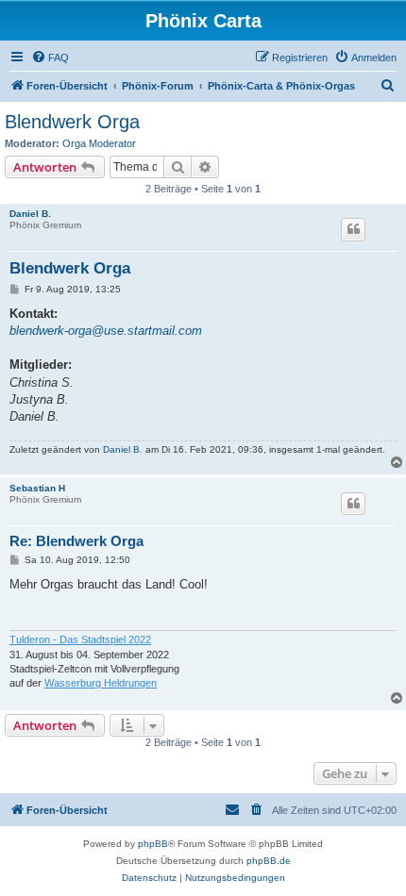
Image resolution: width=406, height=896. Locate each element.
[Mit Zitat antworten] (353, 229)
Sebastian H (37, 488)
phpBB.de (268, 860)
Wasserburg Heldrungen (100, 683)
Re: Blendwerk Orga (76, 541)
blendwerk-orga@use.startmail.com (105, 331)
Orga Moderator (99, 143)
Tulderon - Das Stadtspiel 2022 (80, 639)
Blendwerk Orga (72, 121)
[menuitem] (50, 57)
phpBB (153, 843)
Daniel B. (30, 213)
